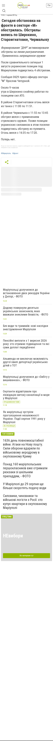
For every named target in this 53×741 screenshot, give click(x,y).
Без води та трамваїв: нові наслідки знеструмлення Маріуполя (25, 327)
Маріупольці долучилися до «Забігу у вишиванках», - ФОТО (26, 378)
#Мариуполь (6, 153)
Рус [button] (49, 5)
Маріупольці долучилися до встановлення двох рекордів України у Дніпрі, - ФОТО (26, 293)
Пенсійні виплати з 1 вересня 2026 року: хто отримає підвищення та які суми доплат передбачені (26, 344)
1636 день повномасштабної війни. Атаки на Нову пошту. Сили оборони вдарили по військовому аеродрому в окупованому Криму (23, 448)
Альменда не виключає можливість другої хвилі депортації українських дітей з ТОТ (25, 362)
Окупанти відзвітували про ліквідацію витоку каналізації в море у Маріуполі (26, 395)
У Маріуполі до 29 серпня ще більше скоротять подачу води (24, 486)
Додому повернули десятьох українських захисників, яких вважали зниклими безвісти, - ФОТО (25, 311)
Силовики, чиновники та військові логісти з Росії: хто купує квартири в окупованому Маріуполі (25, 502)
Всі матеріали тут (27, 555)
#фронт (15, 153)
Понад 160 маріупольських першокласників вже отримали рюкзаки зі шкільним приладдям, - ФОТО (25, 470)
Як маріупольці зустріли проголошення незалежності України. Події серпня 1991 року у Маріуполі (24, 417)
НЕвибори (13, 536)
